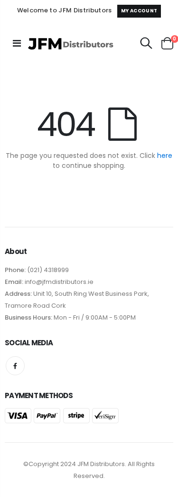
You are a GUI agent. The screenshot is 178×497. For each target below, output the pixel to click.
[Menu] (17, 43)
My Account (139, 10)
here (164, 155)
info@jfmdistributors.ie (58, 281)
